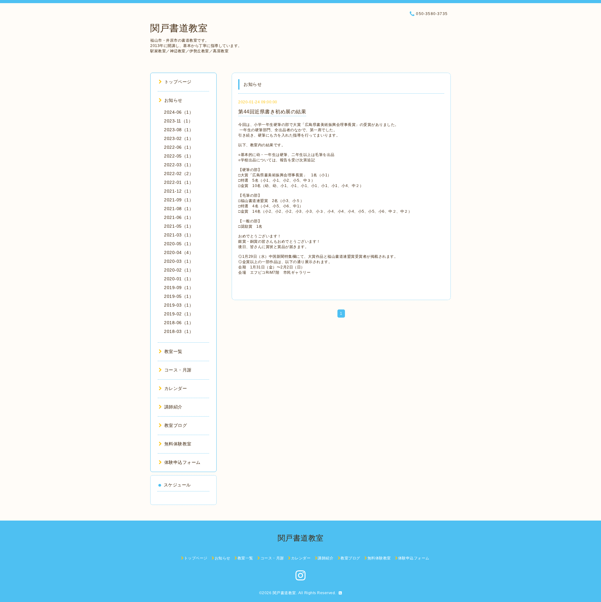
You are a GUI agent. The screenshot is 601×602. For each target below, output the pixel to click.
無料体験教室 (178, 443)
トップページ (178, 81)
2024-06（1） (178, 112)
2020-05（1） (178, 243)
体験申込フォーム (182, 462)
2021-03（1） (178, 234)
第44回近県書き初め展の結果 (272, 111)
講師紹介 (173, 406)
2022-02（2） (178, 173)
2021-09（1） (178, 199)
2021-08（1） (178, 208)
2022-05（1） (178, 155)
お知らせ (173, 100)
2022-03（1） (178, 164)
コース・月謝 (178, 369)
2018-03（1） (178, 331)
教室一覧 (173, 351)
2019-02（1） (178, 313)
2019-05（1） (178, 296)
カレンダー (175, 388)
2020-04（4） (178, 252)
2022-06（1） (178, 147)
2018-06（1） (178, 322)
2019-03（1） (178, 305)
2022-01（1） (178, 182)
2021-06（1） (178, 217)
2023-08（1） (178, 129)
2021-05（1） (178, 226)
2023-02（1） (178, 138)
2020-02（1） (178, 269)
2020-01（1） (178, 278)
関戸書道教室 (179, 28)
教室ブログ (175, 425)
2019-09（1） (178, 287)
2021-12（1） (178, 191)
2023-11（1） (178, 120)
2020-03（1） (178, 261)
